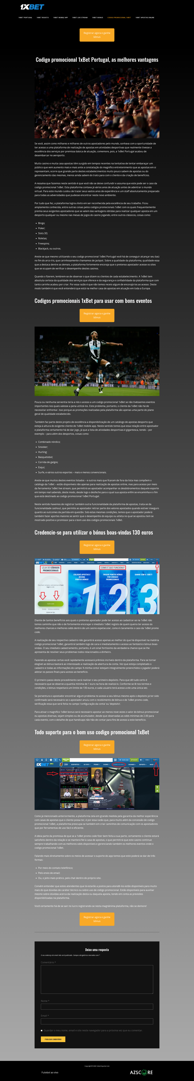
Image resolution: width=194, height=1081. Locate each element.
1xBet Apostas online (145, 17)
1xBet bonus (68, 711)
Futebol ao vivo (50, 1072)
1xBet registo (111, 624)
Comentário (48, 962)
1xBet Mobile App (60, 17)
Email (45, 1015)
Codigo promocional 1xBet (119, 17)
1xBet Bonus (97, 17)
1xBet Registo (43, 17)
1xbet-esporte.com (103, 1066)
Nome (45, 1001)
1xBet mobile (84, 425)
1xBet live (56, 488)
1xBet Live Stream (80, 17)
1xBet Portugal (25, 17)
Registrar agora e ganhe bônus (97, 34)
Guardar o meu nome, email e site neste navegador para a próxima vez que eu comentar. (93, 1030)
